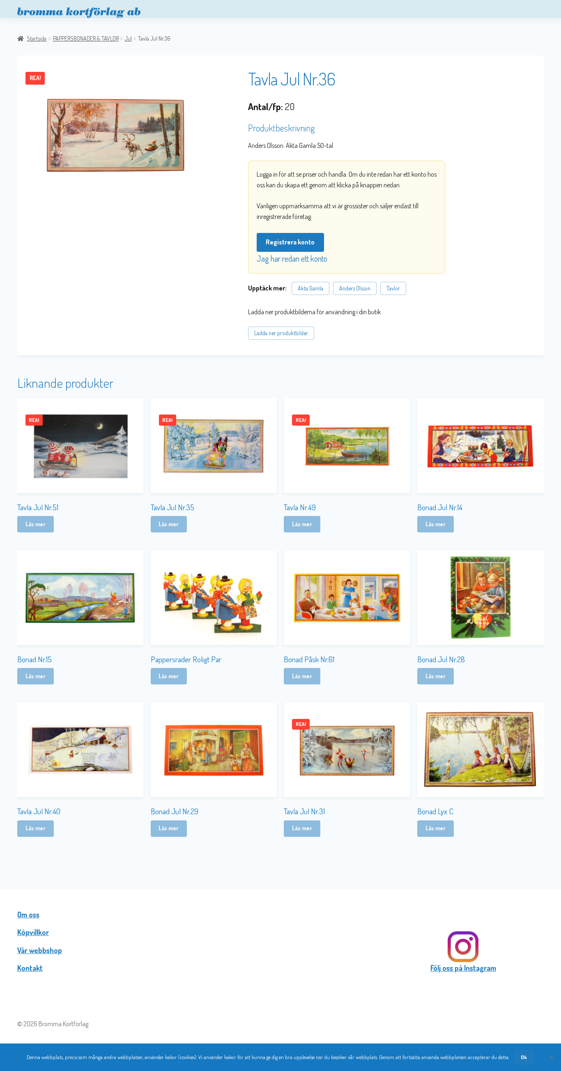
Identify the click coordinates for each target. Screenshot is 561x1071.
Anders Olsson (354, 288)
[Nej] (551, 1057)
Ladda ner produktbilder (281, 332)
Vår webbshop (39, 950)
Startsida (36, 38)
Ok (524, 1057)
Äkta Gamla (310, 288)
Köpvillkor (33, 932)
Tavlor (393, 288)
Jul (128, 38)
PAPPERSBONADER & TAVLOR (86, 38)
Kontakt (30, 967)
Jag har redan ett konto (292, 258)
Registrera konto (290, 242)
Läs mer (35, 524)
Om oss (28, 914)
